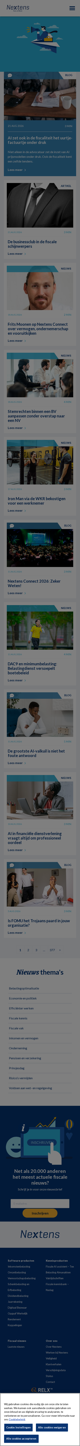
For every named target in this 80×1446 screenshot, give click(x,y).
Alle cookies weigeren (52, 1427)
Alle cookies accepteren (21, 1438)
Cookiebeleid (17, 1419)
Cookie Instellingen (18, 1427)
